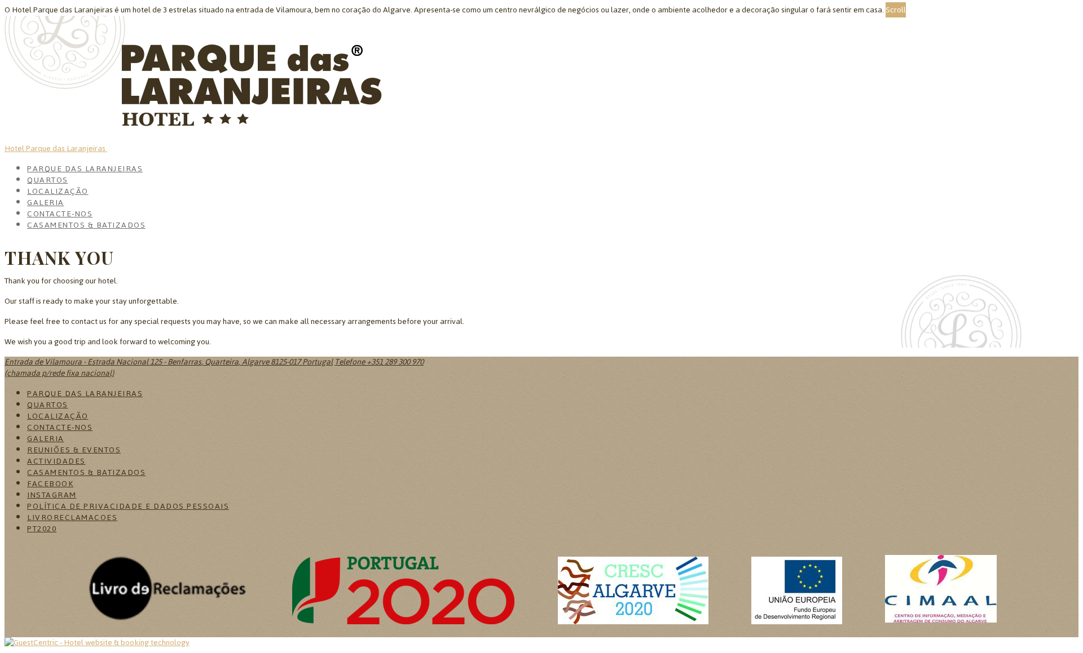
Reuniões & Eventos (74, 449)
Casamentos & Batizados (86, 225)
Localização (58, 191)
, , (169, 362)
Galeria (45, 202)
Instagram (52, 495)
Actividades (56, 461)
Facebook (50, 483)
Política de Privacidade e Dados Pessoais (128, 506)
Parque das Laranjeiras (85, 168)
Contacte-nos (60, 213)
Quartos (47, 180)
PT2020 (41, 528)
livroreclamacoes (72, 517)
